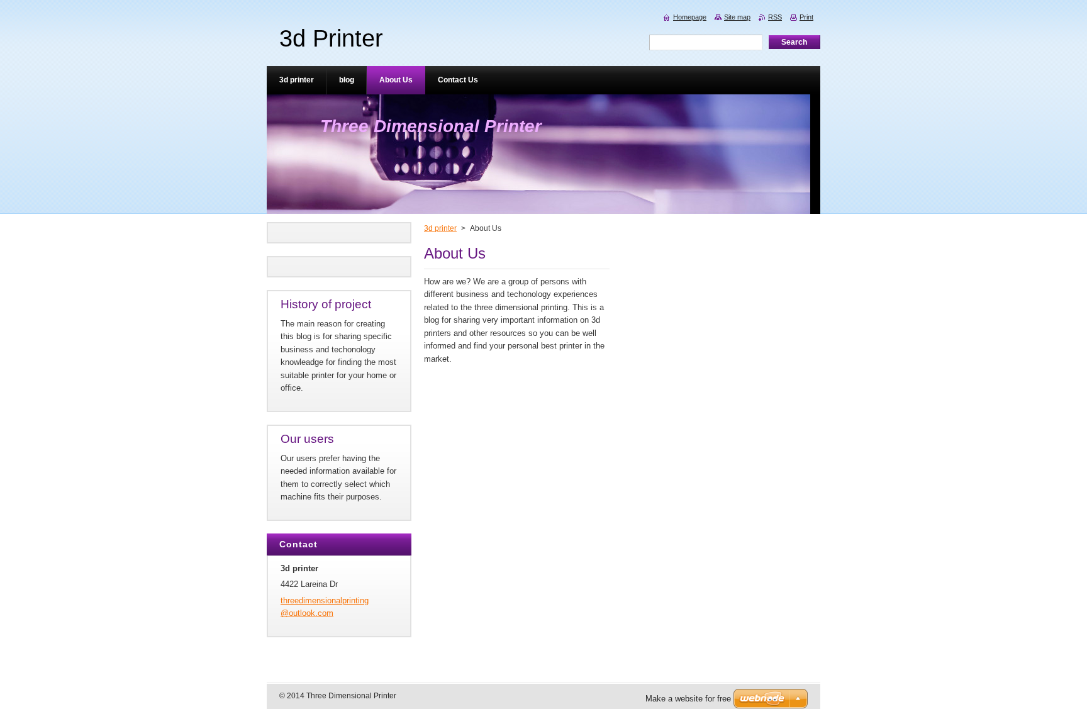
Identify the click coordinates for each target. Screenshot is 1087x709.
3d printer (440, 228)
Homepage (689, 17)
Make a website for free (688, 698)
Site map (737, 17)
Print (806, 17)
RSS (775, 17)
